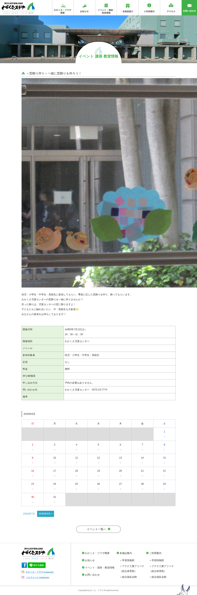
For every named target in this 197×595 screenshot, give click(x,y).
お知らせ (90, 560)
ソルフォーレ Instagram (37, 577)
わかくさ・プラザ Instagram (40, 572)
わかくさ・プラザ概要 (97, 553)
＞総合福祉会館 (128, 577)
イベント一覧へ (96, 529)
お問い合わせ (92, 574)
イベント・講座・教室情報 (100, 567)
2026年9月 (44, 513)
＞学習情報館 (127, 560)
